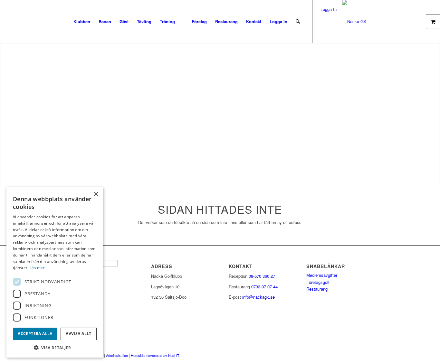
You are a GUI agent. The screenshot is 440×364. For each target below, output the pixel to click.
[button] (55, 347)
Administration (117, 355)
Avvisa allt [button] (78, 333)
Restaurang (317, 289)
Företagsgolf (318, 282)
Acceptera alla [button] (35, 333)
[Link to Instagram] (332, 21)
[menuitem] (81, 21)
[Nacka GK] (354, 21)
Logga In (278, 21)
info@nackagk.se (258, 297)
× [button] (95, 194)
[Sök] (298, 21)
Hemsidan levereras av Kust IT (155, 355)
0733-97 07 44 (264, 287)
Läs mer (37, 267)
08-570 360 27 (262, 276)
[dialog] (54, 272)
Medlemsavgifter (321, 275)
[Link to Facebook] (322, 21)
